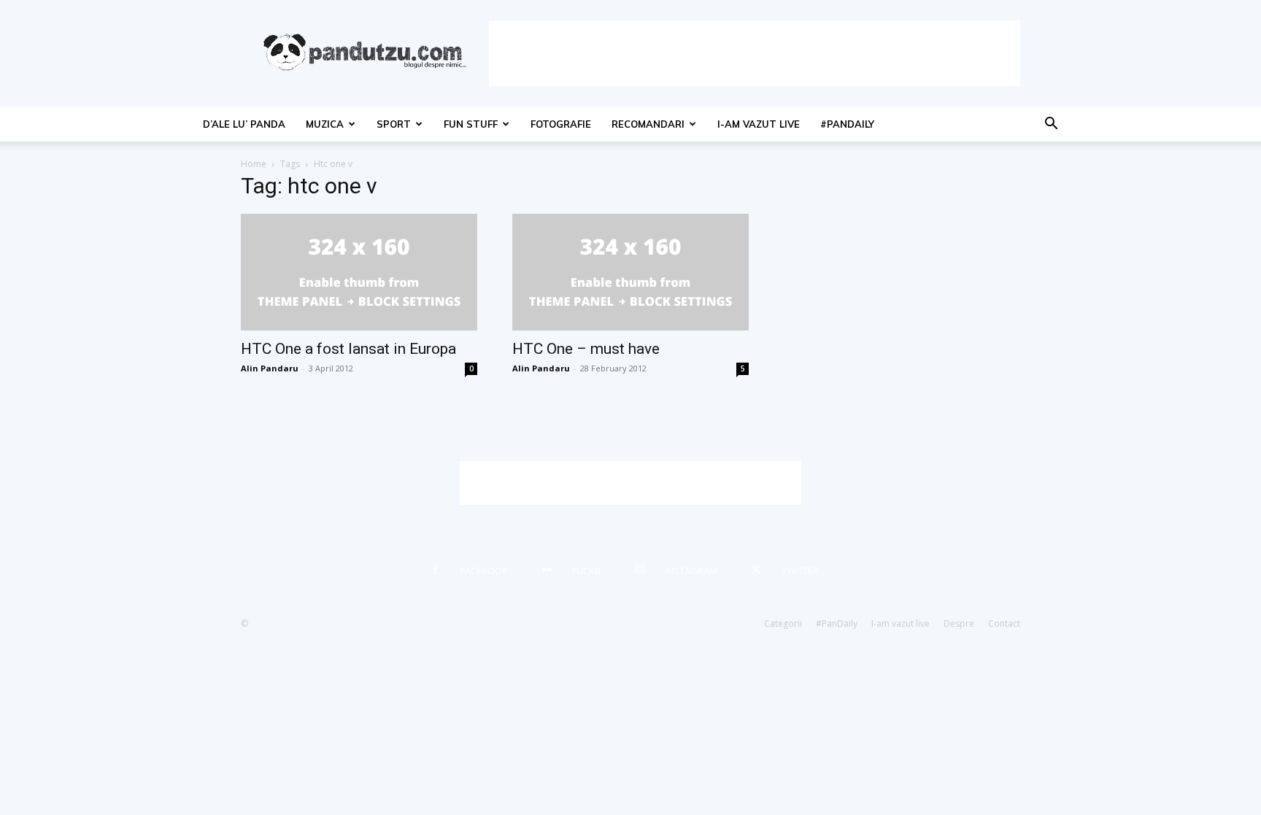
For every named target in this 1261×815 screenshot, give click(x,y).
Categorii (783, 623)
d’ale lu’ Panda (244, 124)
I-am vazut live (758, 124)
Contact (1004, 623)
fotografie (561, 124)
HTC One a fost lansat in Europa (348, 349)
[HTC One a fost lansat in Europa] (359, 272)
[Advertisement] (754, 53)
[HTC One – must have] (630, 272)
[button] (1050, 125)
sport (394, 124)
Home (253, 164)
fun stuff (471, 124)
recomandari (648, 124)
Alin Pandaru (269, 368)
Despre (959, 623)
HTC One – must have (586, 349)
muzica (325, 124)
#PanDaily (847, 124)
